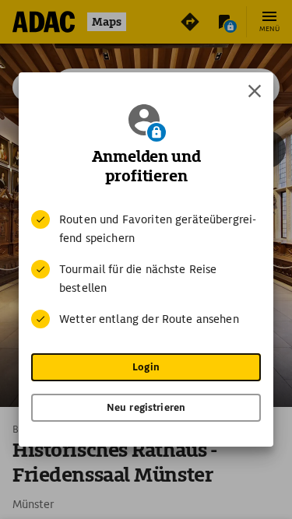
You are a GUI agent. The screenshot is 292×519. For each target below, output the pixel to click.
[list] (146, 269)
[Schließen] (254, 91)
